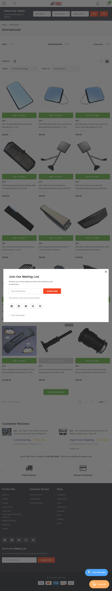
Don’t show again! (18, 315)
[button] (106, 272)
